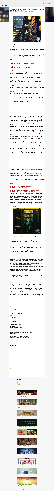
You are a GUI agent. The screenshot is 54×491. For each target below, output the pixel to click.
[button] (10, 13)
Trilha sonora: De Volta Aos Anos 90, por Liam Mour (24, 454)
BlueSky (18, 381)
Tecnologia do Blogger (27, 489)
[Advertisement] (17, 2)
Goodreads (18, 383)
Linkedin (18, 385)
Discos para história (21, 11)
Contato (18, 380)
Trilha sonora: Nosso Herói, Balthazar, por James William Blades (26, 426)
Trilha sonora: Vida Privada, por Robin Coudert (23, 445)
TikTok (18, 382)
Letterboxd (18, 384)
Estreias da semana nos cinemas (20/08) (22, 435)
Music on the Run (7, 5)
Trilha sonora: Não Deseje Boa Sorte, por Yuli (23, 396)
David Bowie (16, 11)
